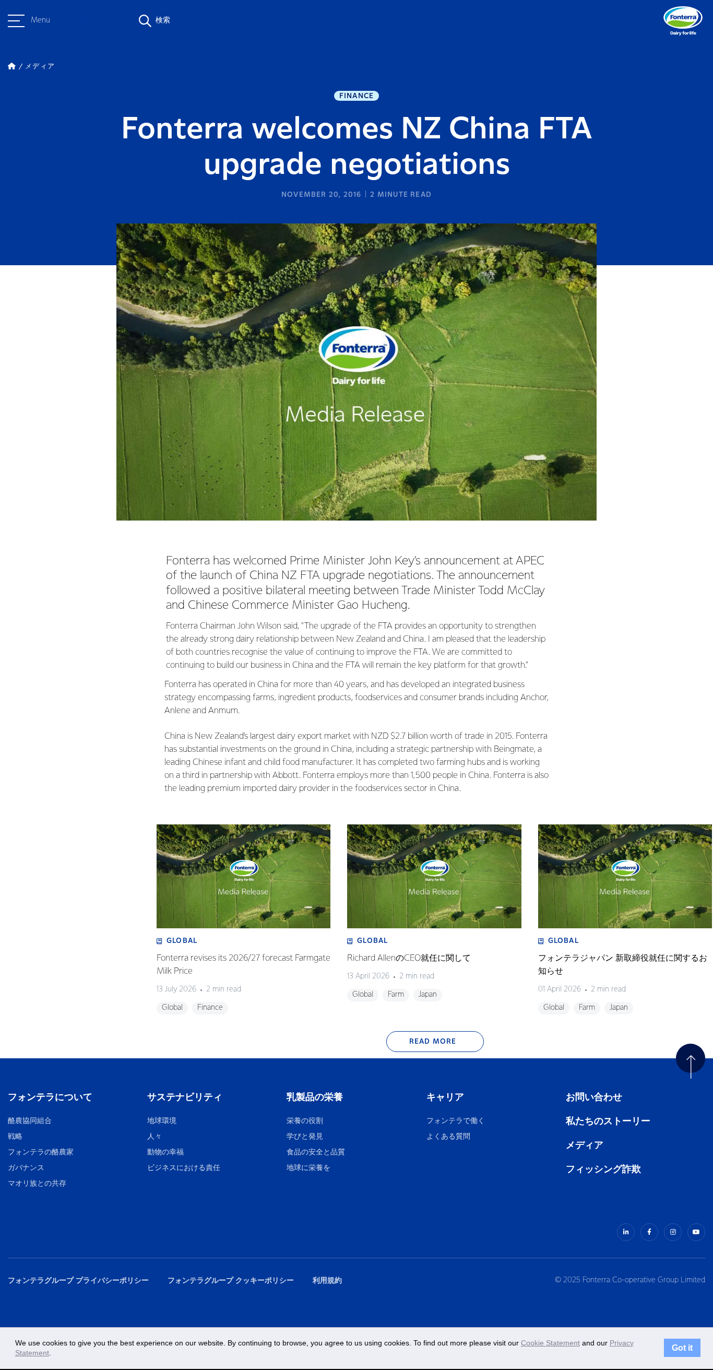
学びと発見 (305, 1137)
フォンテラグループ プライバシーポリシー (78, 1280)
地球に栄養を (308, 1168)
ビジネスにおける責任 (183, 1168)
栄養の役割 (305, 1121)
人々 (154, 1137)
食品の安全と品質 (316, 1152)
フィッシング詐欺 (603, 1169)
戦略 (15, 1137)
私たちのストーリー (608, 1121)
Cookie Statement (550, 1343)
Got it (682, 1348)
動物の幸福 (165, 1152)
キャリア (446, 1097)
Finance (356, 96)
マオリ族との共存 (37, 1184)
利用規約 (327, 1280)
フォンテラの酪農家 (41, 1152)
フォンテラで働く (455, 1121)
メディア (584, 1145)
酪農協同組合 (30, 1121)
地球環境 (161, 1121)
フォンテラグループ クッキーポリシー (231, 1280)
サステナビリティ (184, 1097)
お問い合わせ (594, 1097)
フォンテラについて (50, 1097)
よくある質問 (448, 1137)
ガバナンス (26, 1168)
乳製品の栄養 (315, 1097)
